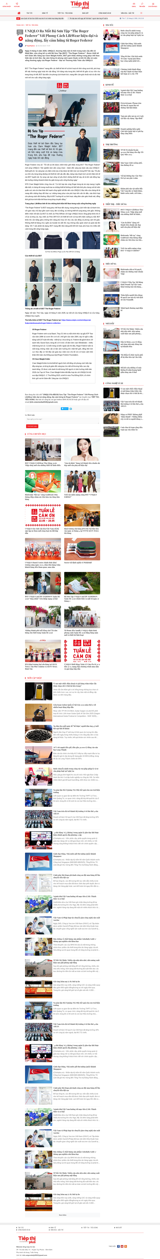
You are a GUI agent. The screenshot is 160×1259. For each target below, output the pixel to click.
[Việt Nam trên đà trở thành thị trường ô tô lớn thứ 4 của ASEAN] (38, 819)
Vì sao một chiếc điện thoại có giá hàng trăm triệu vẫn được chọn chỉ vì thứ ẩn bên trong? (74, 684)
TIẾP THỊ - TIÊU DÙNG (116, 204)
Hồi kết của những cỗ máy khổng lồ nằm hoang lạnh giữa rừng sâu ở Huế (131, 370)
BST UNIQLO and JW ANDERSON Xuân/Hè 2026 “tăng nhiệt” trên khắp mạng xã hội (42, 598)
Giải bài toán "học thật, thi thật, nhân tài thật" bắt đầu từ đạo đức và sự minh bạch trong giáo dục (76, 1238)
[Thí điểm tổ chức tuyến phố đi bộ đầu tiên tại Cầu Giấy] (111, 359)
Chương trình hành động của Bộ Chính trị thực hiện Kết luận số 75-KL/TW (131, 71)
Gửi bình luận (32, 426)
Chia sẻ (65, 408)
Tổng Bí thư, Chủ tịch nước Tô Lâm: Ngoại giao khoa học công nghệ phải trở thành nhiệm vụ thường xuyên (131, 58)
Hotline (17, 6)
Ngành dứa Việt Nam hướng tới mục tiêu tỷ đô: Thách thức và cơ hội (74, 897)
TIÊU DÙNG (111, 264)
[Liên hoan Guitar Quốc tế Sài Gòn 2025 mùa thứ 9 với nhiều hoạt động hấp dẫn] (38, 713)
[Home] (21, 39)
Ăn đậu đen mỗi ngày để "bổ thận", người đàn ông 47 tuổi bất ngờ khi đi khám (69, 18)
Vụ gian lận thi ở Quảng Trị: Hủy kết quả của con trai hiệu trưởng (76, 791)
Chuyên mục (152, 6)
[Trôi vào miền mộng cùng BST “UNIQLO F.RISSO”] (111, 252)
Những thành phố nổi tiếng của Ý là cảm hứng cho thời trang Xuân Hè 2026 (41, 631)
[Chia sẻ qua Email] (21, 51)
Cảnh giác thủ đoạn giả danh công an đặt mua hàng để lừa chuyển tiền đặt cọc (76, 876)
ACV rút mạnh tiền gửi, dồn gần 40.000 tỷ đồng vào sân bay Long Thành (75, 748)
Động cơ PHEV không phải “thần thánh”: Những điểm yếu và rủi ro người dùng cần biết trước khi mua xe (132, 416)
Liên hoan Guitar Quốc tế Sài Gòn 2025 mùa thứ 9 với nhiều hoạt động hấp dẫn (74, 706)
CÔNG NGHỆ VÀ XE (114, 383)
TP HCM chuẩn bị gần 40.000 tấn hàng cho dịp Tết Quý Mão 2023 (132, 152)
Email (134, 6)
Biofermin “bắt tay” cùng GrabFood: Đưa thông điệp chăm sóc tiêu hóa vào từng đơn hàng (42, 497)
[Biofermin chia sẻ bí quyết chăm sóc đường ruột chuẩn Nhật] (111, 273)
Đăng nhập (7, 6)
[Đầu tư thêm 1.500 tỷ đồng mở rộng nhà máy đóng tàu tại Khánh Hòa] (111, 346)
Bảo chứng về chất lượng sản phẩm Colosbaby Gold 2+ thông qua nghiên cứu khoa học (75, 940)
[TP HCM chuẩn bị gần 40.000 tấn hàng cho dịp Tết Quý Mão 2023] (111, 154)
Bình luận (20, 32)
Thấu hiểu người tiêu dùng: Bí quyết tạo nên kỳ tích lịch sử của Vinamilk (132, 297)
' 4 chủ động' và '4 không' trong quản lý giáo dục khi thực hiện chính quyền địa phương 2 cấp (76, 833)
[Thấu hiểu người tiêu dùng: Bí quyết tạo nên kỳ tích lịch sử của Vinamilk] (111, 299)
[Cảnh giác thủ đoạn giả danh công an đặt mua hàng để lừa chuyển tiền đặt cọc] (38, 883)
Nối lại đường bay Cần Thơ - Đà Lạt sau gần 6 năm (132, 177)
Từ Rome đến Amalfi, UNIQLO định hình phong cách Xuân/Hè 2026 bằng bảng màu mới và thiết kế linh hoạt (81, 632)
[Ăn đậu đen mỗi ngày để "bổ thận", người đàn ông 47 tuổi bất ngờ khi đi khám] (38, 734)
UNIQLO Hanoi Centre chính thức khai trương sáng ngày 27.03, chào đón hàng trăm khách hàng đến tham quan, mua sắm (42, 565)
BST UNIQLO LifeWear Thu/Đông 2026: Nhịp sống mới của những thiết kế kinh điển (43, 464)
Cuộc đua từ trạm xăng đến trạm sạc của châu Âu (131, 428)
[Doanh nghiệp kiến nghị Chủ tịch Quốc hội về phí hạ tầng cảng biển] (111, 133)
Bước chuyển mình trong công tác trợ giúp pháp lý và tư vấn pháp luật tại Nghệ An (75, 770)
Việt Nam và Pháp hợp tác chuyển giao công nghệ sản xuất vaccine (76, 919)
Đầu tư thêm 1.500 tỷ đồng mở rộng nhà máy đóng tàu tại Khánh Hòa (131, 344)
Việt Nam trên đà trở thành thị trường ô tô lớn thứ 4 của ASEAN (75, 812)
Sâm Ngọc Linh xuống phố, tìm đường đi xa (70, 1215)
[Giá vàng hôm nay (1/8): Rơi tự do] (38, 989)
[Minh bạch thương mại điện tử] (111, 312)
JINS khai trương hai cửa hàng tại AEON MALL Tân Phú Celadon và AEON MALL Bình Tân (41, 666)
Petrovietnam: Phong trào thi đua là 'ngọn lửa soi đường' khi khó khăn (131, 105)
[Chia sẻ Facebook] (21, 45)
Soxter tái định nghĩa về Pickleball (78, 563)
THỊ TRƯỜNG (112, 144)
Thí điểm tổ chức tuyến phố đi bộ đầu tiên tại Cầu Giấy (132, 356)
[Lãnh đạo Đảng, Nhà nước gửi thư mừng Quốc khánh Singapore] (38, 862)
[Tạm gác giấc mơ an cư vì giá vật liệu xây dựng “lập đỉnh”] (111, 120)
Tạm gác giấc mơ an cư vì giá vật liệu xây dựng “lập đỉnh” (132, 117)
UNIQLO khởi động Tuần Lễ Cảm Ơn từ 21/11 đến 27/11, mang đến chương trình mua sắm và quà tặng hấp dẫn (82, 666)
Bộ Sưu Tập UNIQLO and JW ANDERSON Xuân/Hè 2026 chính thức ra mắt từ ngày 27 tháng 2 (81, 599)
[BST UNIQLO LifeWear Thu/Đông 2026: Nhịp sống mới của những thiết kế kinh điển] (111, 214)
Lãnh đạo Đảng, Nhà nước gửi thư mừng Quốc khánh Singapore (74, 855)
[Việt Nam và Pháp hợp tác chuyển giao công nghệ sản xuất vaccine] (38, 925)
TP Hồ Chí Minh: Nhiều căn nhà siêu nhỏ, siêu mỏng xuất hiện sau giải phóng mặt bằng (76, 961)
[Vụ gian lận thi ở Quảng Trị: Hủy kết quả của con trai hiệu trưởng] (38, 798)
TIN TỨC (110, 25)
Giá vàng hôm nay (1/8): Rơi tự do (66, 981)
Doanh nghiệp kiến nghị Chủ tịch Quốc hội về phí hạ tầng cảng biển (132, 131)
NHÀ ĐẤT (110, 323)
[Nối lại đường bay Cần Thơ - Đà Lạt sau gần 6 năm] (111, 180)
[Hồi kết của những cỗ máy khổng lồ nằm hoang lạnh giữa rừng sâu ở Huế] (111, 372)
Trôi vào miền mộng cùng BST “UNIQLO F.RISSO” (80, 496)
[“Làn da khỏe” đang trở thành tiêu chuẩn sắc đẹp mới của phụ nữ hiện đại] (111, 227)
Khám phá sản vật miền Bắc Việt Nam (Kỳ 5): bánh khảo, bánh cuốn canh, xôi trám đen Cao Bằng (132, 191)
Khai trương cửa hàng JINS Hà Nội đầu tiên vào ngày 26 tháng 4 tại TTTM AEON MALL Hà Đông (81, 531)
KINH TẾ (110, 85)
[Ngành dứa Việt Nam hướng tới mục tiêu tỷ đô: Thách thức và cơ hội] (38, 904)
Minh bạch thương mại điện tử (132, 309)
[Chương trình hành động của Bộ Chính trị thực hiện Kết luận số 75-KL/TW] (111, 73)
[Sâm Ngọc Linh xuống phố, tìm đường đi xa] (38, 1223)
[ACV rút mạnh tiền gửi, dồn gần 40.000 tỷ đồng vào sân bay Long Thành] (38, 755)
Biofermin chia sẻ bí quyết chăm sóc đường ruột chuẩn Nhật (132, 271)
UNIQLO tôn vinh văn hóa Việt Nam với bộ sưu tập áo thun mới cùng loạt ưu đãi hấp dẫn (42, 531)
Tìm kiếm (142, 6)
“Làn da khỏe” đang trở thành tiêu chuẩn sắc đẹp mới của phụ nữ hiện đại (82, 464)
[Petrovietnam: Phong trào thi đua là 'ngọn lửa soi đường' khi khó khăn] (111, 107)
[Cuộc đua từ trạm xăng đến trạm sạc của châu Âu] (111, 431)
